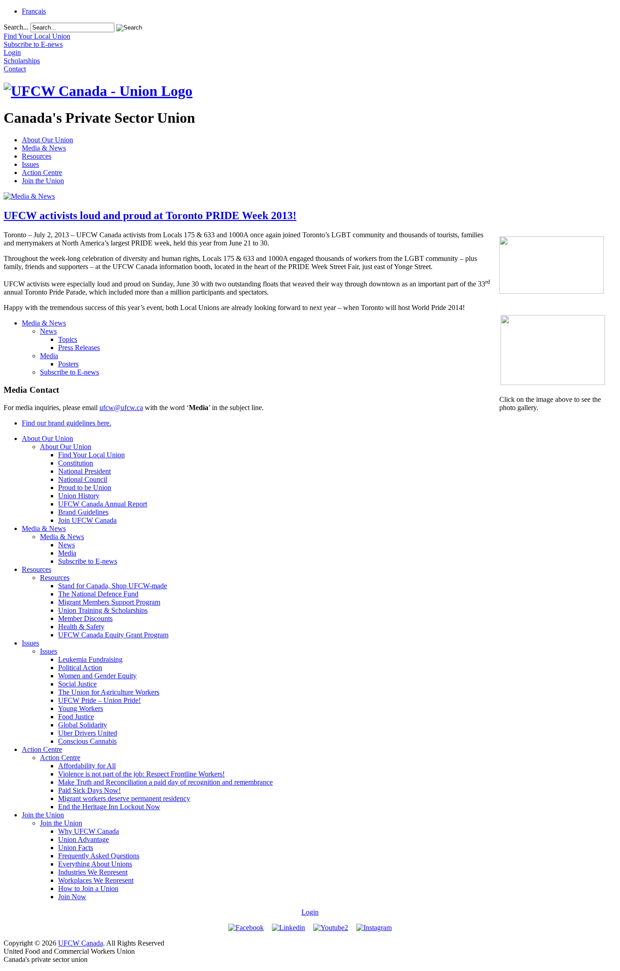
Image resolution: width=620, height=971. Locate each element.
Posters (68, 364)
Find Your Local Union (91, 455)
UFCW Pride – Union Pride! (99, 700)
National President (84, 471)
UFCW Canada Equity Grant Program (113, 635)
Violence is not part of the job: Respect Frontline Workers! (141, 774)
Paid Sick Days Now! (89, 790)
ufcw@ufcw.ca (121, 407)
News (48, 331)
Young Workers (80, 708)
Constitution (75, 463)
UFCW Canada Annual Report (102, 504)
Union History (78, 496)
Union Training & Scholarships (103, 610)
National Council (82, 479)
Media (49, 356)
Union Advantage (83, 839)
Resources (36, 156)
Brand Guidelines (83, 512)
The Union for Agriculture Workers (108, 692)
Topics (67, 339)
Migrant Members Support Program (109, 602)
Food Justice (76, 717)
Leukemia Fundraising (90, 659)
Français (34, 11)
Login (310, 912)
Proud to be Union (84, 487)
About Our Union (47, 140)
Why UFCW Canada (88, 831)
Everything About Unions (95, 864)
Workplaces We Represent (95, 880)
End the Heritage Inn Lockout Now (109, 807)
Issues (30, 164)
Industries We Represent (93, 872)
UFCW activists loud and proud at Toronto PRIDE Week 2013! (150, 215)
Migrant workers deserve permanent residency (124, 798)
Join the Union (43, 181)
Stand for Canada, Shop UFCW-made (112, 586)
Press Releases (79, 347)
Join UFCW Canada (87, 520)
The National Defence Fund (98, 594)
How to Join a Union (88, 888)
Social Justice (77, 684)
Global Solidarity (82, 725)
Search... (16, 27)
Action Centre (42, 172)
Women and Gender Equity (97, 676)
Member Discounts (85, 618)
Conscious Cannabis (87, 741)
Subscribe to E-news (69, 372)
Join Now (72, 897)
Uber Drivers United (87, 733)
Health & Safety (81, 627)
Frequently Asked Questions (98, 856)
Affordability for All (87, 766)
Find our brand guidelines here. (66, 423)
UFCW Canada (80, 943)
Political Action (80, 667)
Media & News (44, 148)
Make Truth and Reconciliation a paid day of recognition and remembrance (165, 782)
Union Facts (75, 847)
